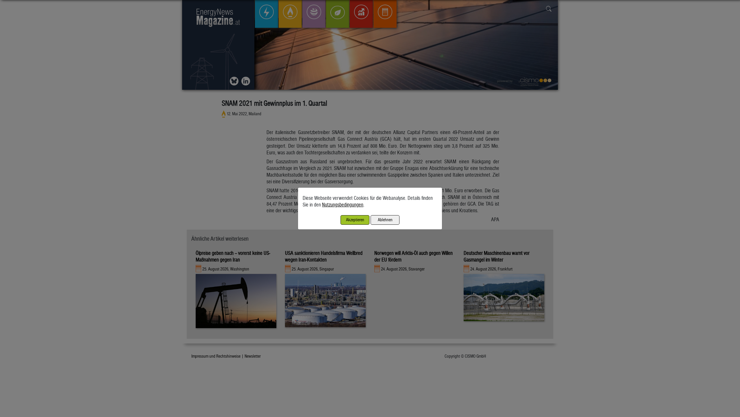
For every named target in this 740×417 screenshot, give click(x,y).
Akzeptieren (355, 219)
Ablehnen (385, 219)
